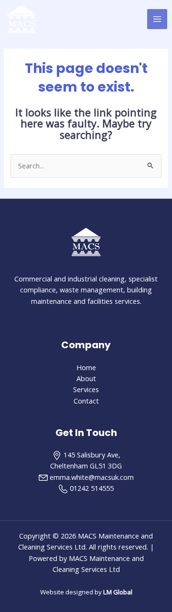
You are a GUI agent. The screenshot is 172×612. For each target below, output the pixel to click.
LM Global (117, 592)
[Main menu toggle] (157, 19)
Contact (86, 400)
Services (86, 389)
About (86, 378)
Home (86, 367)
